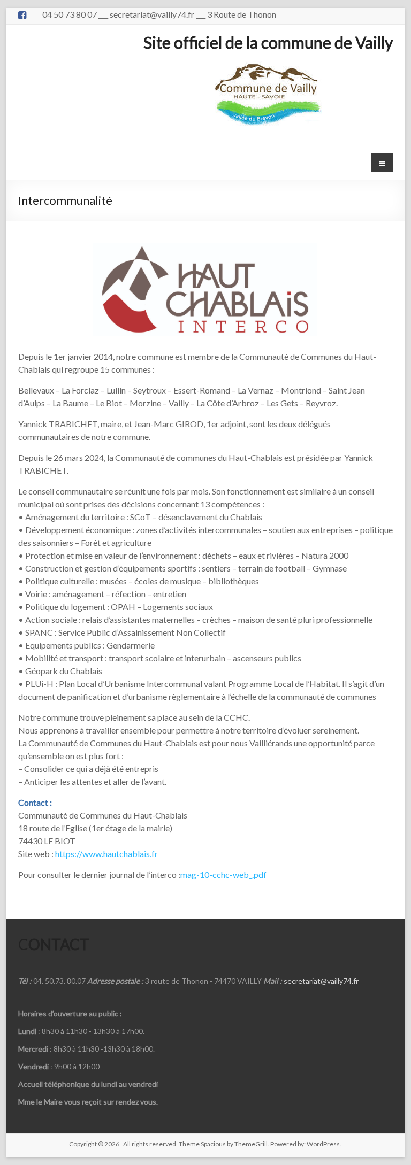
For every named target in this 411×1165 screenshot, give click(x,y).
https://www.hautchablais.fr (106, 853)
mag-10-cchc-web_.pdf (223, 874)
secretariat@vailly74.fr (321, 980)
